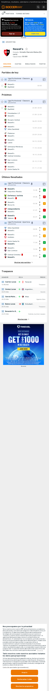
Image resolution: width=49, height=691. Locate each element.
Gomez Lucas (10, 289)
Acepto (24, 672)
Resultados (30, 64)
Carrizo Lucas (10, 282)
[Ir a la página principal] (14, 7)
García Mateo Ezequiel (14, 297)
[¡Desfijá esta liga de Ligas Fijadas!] (32, 79)
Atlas (27, 297)
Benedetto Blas (11, 311)
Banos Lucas (10, 304)
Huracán (28, 282)
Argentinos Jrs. (31, 289)
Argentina (11, 42)
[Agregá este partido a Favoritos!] (2, 85)
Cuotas (18, 64)
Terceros (40, 650)
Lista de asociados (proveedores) (15, 667)
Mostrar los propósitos (24, 686)
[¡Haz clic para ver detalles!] (23, 85)
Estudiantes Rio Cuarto (34, 304)
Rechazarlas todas (24, 679)
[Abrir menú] (44, 7)
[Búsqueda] (38, 7)
